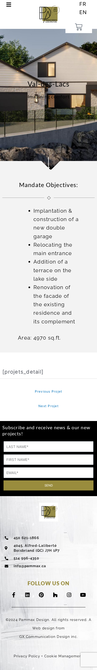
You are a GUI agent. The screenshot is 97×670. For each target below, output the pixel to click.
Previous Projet (48, 391)
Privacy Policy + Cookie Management (48, 656)
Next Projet (48, 406)
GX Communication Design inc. (48, 637)
